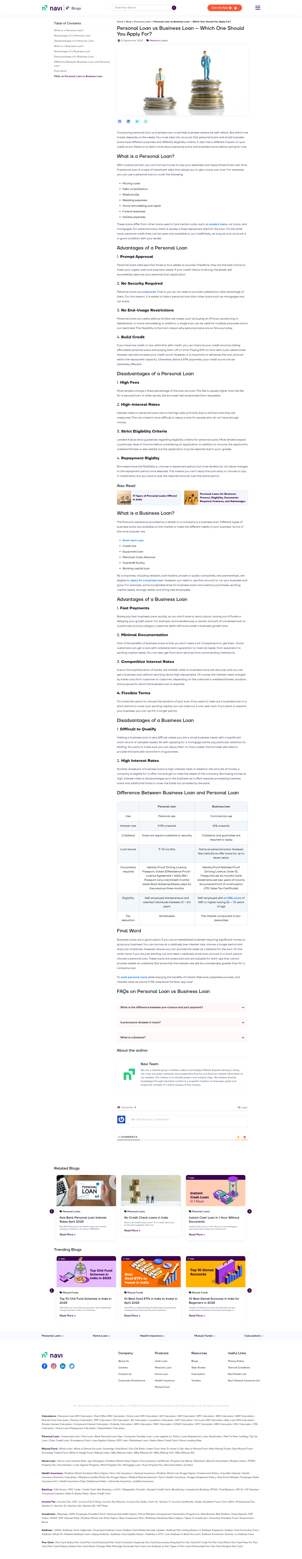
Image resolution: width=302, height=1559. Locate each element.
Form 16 (153, 1501)
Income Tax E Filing (90, 1501)
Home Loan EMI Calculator (142, 1416)
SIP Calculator (167, 1416)
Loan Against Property (86, 1465)
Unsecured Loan (70, 1436)
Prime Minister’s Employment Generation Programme (168, 1514)
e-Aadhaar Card (244, 1534)
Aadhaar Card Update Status (127, 1534)
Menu (257, 8)
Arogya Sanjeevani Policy (201, 1477)
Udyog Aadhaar (100, 1534)
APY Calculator (204, 1424)
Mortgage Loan (131, 1465)
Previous (51, 1211)
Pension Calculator (81, 1420)
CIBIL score (233, 898)
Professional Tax (245, 1501)
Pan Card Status (64, 1542)
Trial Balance (226, 1489)
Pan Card (80, 1542)
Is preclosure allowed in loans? (140, 1022)
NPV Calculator (223, 1424)
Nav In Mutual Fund (196, 1448)
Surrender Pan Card (134, 1546)
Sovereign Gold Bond (115, 1448)
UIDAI (57, 1530)
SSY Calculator (186, 1416)
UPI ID (239, 1489)
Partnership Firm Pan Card (207, 1546)
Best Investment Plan (131, 1518)
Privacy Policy (236, 1361)
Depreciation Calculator (111, 1428)
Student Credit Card (158, 1489)
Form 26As (227, 1501)
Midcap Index (101, 1452)
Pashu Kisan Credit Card (163, 1440)
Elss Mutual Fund (242, 1448)
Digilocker (86, 1530)
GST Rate (102, 1505)
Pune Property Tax (152, 1465)
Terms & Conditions (239, 1367)
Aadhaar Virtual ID (52, 1534)
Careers (123, 1367)
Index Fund (153, 1448)
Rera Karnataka (173, 1465)
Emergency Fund (80, 1440)
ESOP (53, 1518)
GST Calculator (184, 1420)
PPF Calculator (102, 1420)
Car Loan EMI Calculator (208, 1420)
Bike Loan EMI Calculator (239, 1420)
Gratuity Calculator (121, 1424)
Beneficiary (178, 1489)
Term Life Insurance (121, 1473)
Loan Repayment (191, 1436)
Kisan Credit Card (100, 1493)
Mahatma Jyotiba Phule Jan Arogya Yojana (102, 1477)
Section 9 (164, 1501)
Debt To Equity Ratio (77, 1493)
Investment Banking (197, 1489)
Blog (128, 21)
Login (243, 1107)
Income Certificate (182, 1501)
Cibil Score (60, 1489)
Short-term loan (133, 540)
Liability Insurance (143, 1481)
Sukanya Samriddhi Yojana (122, 1514)
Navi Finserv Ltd (237, 1374)
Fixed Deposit (239, 1514)
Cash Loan (161, 1361)
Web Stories (198, 1367)
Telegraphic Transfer (133, 1489)
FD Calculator (121, 1420)
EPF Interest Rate (69, 1518)
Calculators (252, 1336)
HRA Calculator (143, 1424)
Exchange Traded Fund (55, 1452)
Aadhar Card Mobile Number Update (144, 1530)
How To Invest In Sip (172, 1448)
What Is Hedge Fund (80, 1452)
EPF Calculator (205, 1416)
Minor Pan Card (233, 1542)
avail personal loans (134, 977)
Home (120, 21)
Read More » (68, 1234)
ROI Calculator (242, 1424)
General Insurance (144, 1473)
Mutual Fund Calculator (55, 1420)
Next (249, 1211)
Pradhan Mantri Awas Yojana (122, 1461)
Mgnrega (62, 1514)
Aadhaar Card (71, 1530)
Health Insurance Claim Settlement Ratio (82, 1481)
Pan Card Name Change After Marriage (99, 1546)
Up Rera (188, 1465)
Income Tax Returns (114, 1501)
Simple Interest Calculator (57, 1424)
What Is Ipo (65, 1448)
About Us (123, 1361)
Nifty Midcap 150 (185, 1452)
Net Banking (104, 1489)
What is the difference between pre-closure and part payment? (161, 1007)
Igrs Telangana (96, 1461)
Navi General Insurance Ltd (244, 1380)
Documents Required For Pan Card (176, 1542)
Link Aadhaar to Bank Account (182, 1534)
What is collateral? (133, 1037)
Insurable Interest (230, 1473)
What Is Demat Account (87, 1448)
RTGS (213, 1489)
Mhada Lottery (237, 1461)
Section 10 (60, 1505)
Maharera (199, 1461)
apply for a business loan (147, 580)
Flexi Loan (87, 1436)
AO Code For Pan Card (210, 1542)
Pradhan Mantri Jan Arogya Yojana (176, 1473)
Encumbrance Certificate (154, 1461)
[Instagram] (53, 1367)
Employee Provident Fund (90, 1514)
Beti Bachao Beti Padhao (215, 1514)
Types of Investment (195, 1518)
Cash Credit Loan (59, 1440)
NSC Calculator (163, 1424)
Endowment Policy (208, 1473)
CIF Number (251, 1489)
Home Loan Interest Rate (71, 1461)
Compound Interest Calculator (91, 1424)
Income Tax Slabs (137, 1501)
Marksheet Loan (139, 1440)
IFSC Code (74, 1489)
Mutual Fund (162, 1387)
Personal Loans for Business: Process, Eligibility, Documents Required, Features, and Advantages (223, 497)
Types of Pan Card (180, 1546)
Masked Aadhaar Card (77, 1534)
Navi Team (149, 1064)
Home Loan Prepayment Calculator (76, 1428)
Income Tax (63, 1501)
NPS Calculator (224, 1416)
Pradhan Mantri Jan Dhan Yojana (99, 1518)
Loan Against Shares (103, 1440)
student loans (218, 224)
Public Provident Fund (207, 1501)
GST (74, 1501)
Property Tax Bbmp (181, 1461)
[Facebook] (44, 1367)
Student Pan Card (232, 1546)
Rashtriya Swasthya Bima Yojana (164, 1518)
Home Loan (100, 1336)
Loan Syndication (212, 1436)
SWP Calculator (244, 1416)
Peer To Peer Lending (236, 1436)
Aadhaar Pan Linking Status (182, 1530)
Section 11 (47, 1505)
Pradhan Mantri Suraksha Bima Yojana (86, 1473)
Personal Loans (142, 21)
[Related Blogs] (86, 1190)
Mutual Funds (203, 1336)
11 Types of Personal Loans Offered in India (155, 497)
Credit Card (88, 1489)
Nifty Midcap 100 (164, 1452)
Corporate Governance (131, 1380)
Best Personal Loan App (108, 1436)
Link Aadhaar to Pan (157, 1546)
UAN (71, 1514)
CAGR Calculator (183, 1424)
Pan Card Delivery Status (62, 1546)
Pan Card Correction (121, 1542)
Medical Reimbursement (143, 1477)
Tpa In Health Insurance (171, 1477)
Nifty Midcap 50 (143, 1452)
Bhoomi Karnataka (217, 1461)
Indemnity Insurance (119, 1481)
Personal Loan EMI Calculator (75, 1416)
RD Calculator (139, 1420)
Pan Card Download (97, 1542)
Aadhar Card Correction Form (242, 1530)
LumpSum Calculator (161, 1420)
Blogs (76, 8)
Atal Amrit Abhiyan (228, 1477)
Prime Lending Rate (190, 1440)
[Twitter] (72, 1367)
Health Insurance (151, 1336)
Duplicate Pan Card (145, 1542)
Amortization (64, 1465)
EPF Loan (122, 1440)
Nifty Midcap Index (121, 1452)
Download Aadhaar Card (107, 1530)
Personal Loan (51, 1336)
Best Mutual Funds (220, 1448)
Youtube (196, 1380)
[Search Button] (174, 8)
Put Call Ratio (137, 1448)
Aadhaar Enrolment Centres (217, 1534)
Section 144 (74, 1505)
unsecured (149, 292)
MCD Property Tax (111, 1465)
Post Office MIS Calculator (109, 1416)
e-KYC (116, 1489)
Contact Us (124, 1374)
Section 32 (89, 1505)
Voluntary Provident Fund (223, 1518)
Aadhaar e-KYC (154, 1534)
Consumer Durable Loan (138, 1436)
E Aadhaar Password (211, 1530)
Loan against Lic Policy (167, 1436)
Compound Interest (53, 1493)
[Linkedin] (63, 1367)
